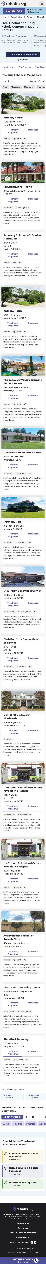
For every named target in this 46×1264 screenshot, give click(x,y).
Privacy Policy (33, 1252)
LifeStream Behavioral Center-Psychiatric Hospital (22, 789)
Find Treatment (23, 1223)
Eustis (6, 1123)
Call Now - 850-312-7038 (23, 54)
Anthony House (13, 117)
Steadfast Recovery (16, 1039)
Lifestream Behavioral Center (22, 452)
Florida (29, 17)
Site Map (11, 1252)
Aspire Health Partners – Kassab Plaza (18, 937)
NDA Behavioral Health (17, 186)
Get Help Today (23, 1259)
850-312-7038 (14, 10)
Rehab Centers (16, 17)
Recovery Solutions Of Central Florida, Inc (22, 237)
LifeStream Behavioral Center (22, 591)
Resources (23, 1228)
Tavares (17, 1123)
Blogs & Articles (23, 1237)
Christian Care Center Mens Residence (20, 641)
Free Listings (8, 67)
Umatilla (30, 1123)
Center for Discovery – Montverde (17, 716)
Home (3, 17)
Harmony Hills (12, 521)
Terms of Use (21, 1252)
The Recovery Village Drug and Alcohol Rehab (22, 381)
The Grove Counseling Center (21, 987)
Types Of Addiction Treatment (23, 1232)
